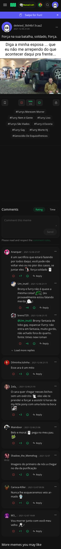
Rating (39, 209)
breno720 (23, 315)
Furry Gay (19, 129)
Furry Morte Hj (39, 129)
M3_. (13, 515)
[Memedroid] (13, 5)
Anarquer (16, 251)
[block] (56, 27)
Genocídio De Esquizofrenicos (30, 135)
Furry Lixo (44, 117)
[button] (47, 5)
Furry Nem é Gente (22, 117)
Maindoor (16, 427)
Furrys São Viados (19, 123)
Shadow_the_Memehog (24, 455)
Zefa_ (14, 386)
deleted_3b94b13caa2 (28, 25)
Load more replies (24, 350)
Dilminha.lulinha (20, 362)
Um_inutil (23, 283)
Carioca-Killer (18, 487)
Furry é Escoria (44, 123)
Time (52, 209)
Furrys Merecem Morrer (30, 111)
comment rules (41, 240)
